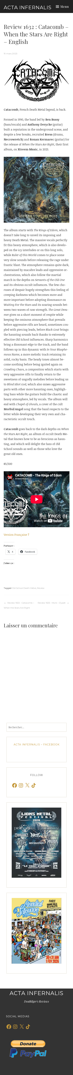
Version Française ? (16, 535)
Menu (64, 6)
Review (40, 588)
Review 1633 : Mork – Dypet (52, 602)
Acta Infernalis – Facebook (37, 744)
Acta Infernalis (27, 7)
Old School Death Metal (24, 588)
